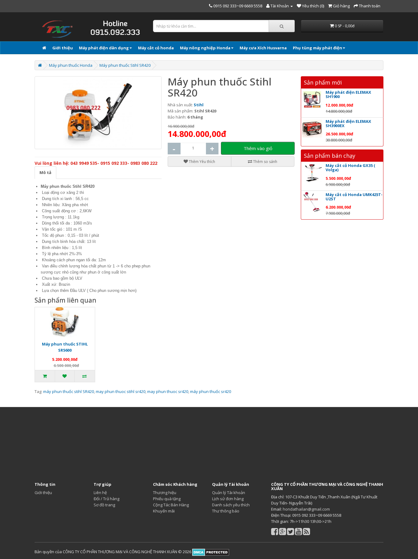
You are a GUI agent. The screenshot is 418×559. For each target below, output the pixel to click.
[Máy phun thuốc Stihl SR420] (98, 112)
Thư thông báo (225, 511)
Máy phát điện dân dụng (104, 48)
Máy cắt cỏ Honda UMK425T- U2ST (354, 197)
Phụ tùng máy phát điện (317, 48)
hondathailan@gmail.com (306, 509)
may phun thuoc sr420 (167, 391)
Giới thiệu (62, 48)
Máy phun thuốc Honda (70, 65)
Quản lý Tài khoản (228, 492)
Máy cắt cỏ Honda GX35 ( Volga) (350, 167)
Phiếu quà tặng (167, 498)
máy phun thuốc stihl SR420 (68, 391)
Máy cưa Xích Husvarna (263, 48)
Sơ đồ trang (104, 505)
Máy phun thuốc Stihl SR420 (125, 65)
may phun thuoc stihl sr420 (120, 391)
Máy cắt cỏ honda (156, 48)
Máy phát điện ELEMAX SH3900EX (348, 123)
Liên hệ (100, 492)
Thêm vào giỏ (258, 148)
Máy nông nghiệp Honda (205, 48)
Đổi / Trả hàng (106, 498)
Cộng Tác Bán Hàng (171, 505)
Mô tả (45, 172)
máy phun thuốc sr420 (210, 391)
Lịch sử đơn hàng (228, 498)
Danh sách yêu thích (231, 505)
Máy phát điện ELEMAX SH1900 (348, 94)
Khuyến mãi (164, 511)
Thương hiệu (164, 492)
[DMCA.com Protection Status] (210, 552)
